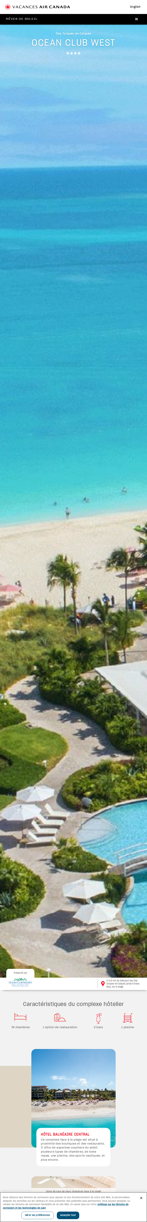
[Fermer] (141, 1198)
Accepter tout (68, 1215)
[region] (73, 1207)
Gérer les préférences (37, 1215)
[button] (136, 19)
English (135, 7)
